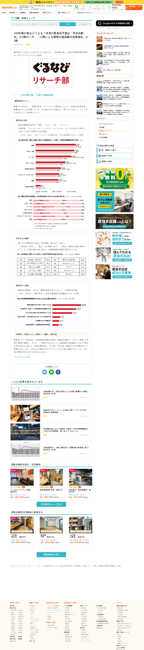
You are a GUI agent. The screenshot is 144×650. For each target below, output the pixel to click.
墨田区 (13, 614)
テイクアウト (34, 621)
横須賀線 (68, 630)
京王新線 (100, 610)
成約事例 (120, 619)
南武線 (67, 628)
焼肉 (31, 636)
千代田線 (84, 617)
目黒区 (13, 628)
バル (31, 617)
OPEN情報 (103, 137)
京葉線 (67, 625)
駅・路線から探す (109, 150)
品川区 (20, 625)
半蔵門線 (84, 621)
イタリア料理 (34, 632)
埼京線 (67, 612)
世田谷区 (21, 617)
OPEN (51, 24)
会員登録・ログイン (135, 8)
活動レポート (121, 643)
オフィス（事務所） (54, 606)
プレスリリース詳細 (22, 357)
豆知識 (84, 24)
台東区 (20, 612)
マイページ (103, 8)
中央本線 (68, 619)
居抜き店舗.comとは (124, 623)
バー (31, 614)
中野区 (13, 630)
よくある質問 (120, 647)
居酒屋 (32, 606)
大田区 (13, 617)
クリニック (51, 612)
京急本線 (99, 625)
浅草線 (83, 630)
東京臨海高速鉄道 (102, 621)
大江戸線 (84, 636)
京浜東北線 (68, 621)
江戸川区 (14, 632)
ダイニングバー (35, 619)
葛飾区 (20, 628)
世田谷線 (68, 641)
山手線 (67, 608)
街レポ (35, 24)
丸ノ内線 (84, 610)
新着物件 (120, 608)
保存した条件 (97, 8)
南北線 (83, 623)
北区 (12, 621)
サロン (50, 614)
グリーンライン (86, 641)
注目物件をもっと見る (51, 504)
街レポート (104, 134)
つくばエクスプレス (103, 623)
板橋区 (20, 632)
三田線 (83, 632)
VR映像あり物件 (122, 610)
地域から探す (107, 156)
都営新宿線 (84, 634)
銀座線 (83, 608)
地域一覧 (13, 641)
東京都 (12, 606)
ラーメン (33, 608)
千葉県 (20, 639)
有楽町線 (84, 619)
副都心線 (84, 625)
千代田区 (14, 610)
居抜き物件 (51, 625)
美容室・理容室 (52, 608)
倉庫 (49, 619)
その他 (32, 639)
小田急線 (100, 617)
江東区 (20, 614)
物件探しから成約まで (124, 625)
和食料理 (33, 628)
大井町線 (68, 639)
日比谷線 (84, 612)
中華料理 (33, 634)
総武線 (67, 617)
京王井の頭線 (102, 608)
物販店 (50, 617)
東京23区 (13, 608)
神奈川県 (13, 639)
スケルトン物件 (52, 627)
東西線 (83, 614)
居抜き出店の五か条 (123, 628)
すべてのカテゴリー (107, 124)
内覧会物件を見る (51, 554)
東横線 (67, 634)
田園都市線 (68, 636)
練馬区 (13, 634)
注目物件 (120, 612)
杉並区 (20, 630)
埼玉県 (20, 636)
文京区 (20, 623)
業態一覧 (32, 641)
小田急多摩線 (102, 619)
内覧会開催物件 (122, 617)
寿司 (31, 623)
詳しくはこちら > (114, 28)
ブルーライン (85, 639)
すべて (18, 24)
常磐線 (67, 623)
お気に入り (83, 8)
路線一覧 (99, 628)
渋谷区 (13, 619)
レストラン (33, 625)
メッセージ (90, 8)
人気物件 (120, 614)
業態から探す (107, 161)
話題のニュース (105, 131)
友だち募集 (76, 8)
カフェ (32, 612)
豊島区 (20, 619)
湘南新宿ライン (70, 614)
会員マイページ (121, 645)
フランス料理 (34, 630)
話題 (67, 24)
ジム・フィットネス (54, 610)
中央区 (20, 610)
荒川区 (20, 621)
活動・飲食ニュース (29, 566)
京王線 (100, 612)
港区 (12, 612)
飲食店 (32, 610)
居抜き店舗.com (15, 566)
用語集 (119, 630)
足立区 (13, 625)
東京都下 (13, 636)
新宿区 (13, 623)
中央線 (67, 610)
